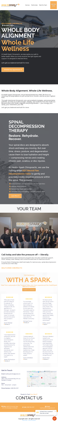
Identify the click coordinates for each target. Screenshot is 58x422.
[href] (42, 379)
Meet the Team (43, 5)
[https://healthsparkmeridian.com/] (10, 5)
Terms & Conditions (32, 420)
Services (27, 5)
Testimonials (34, 5)
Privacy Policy (25, 420)
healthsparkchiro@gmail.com (47, 408)
